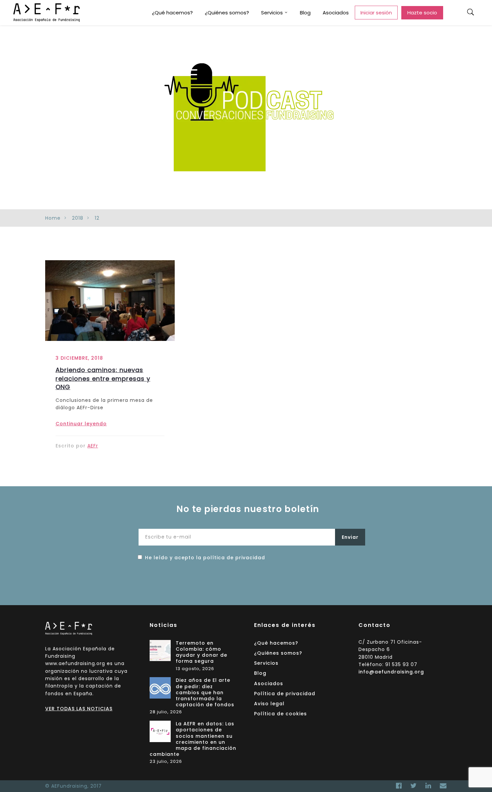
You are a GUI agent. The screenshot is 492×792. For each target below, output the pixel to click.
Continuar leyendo (81, 423)
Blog (305, 12)
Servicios (272, 12)
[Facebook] (399, 785)
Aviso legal (269, 703)
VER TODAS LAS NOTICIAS (78, 708)
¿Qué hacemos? (172, 12)
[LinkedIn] (428, 785)
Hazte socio (422, 12)
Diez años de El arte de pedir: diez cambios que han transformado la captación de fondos (205, 692)
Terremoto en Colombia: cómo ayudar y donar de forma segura (201, 652)
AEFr (92, 445)
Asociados (336, 12)
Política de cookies (280, 713)
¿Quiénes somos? (227, 12)
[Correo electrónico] (441, 785)
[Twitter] (413, 785)
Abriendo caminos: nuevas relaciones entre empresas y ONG (103, 378)
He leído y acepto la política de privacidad (205, 557)
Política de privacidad (284, 693)
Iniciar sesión (376, 12)
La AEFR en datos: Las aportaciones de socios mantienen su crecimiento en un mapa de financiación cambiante (193, 739)
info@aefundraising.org (391, 671)
